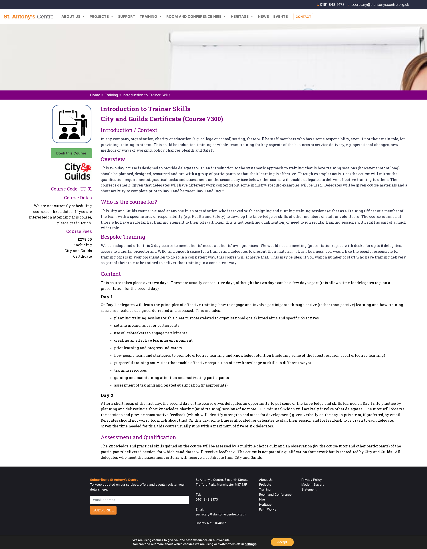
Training (148, 16)
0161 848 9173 (331, 4)
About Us (70, 16)
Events (280, 16)
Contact (303, 16)
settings (250, 544)
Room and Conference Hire (194, 16)
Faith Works (267, 509)
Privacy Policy (311, 479)
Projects (99, 16)
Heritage (240, 16)
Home (95, 95)
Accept (282, 542)
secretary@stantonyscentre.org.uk (378, 4)
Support (126, 16)
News (263, 16)
